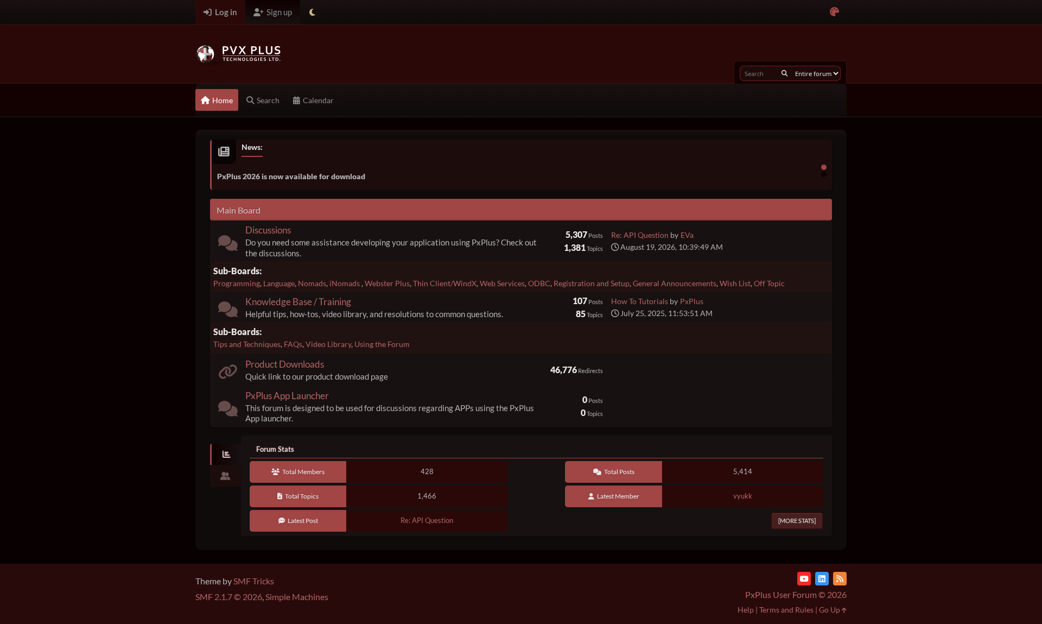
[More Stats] (797, 520)
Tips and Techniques (247, 344)
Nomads (312, 283)
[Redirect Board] (228, 374)
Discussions (268, 230)
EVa (687, 234)
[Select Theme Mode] (312, 12)
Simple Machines (296, 596)
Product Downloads (284, 364)
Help (746, 609)
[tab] (225, 454)
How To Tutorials (639, 301)
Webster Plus (387, 283)
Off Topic (769, 283)
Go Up (830, 609)
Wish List (735, 283)
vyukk (742, 495)
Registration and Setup (592, 283)
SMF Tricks (253, 581)
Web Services (502, 283)
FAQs (293, 344)
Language (279, 283)
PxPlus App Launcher (287, 395)
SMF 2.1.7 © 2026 (228, 596)
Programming (236, 283)
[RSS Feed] (840, 578)
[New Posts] (228, 245)
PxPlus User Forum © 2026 (796, 594)
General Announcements (674, 283)
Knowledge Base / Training (298, 301)
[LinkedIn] (822, 578)
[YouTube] (804, 578)
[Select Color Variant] (834, 12)
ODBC (539, 283)
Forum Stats (275, 449)
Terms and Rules (786, 609)
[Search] (784, 73)
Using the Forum (382, 344)
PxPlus (691, 301)
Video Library (328, 344)
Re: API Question (640, 234)
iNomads (345, 283)
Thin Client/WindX (444, 283)
